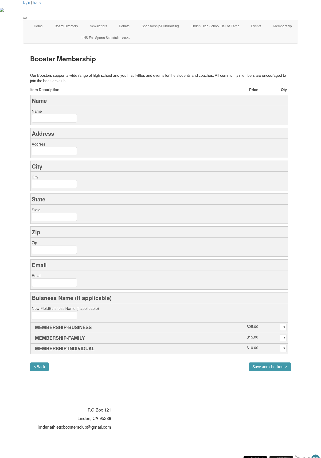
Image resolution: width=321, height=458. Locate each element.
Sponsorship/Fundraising (160, 25)
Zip (34, 242)
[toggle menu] (25, 18)
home (37, 2)
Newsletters (98, 25)
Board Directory (66, 25)
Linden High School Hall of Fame (215, 25)
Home (38, 25)
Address (39, 144)
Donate (124, 25)
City (35, 177)
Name (37, 111)
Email (36, 275)
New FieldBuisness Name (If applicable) (65, 308)
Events (256, 25)
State (36, 209)
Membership (282, 25)
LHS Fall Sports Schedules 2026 (106, 37)
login (26, 2)
